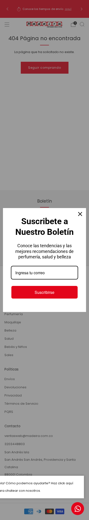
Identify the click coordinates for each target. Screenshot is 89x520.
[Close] (80, 214)
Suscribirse (44, 292)
